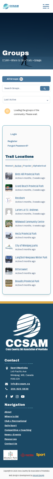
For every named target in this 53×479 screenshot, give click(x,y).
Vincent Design (38, 475)
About (8, 412)
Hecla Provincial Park (25, 234)
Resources (11, 439)
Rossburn (20, 198)
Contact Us (11, 443)
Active (18, 166)
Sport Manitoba (19, 368)
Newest (9, 166)
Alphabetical (39, 166)
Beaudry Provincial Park (27, 281)
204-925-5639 (20, 389)
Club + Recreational (15, 421)
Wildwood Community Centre (29, 222)
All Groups (14, 79)
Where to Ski (12, 416)
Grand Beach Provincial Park (29, 186)
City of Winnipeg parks (26, 246)
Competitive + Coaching (18, 430)
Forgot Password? (18, 146)
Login (13, 134)
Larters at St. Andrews (26, 210)
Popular (27, 166)
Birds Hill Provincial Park (27, 174)
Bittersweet (21, 269)
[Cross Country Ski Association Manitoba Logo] (26, 332)
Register (12, 141)
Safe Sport (11, 425)
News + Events (13, 434)
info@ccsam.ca (20, 384)
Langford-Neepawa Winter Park (31, 257)
